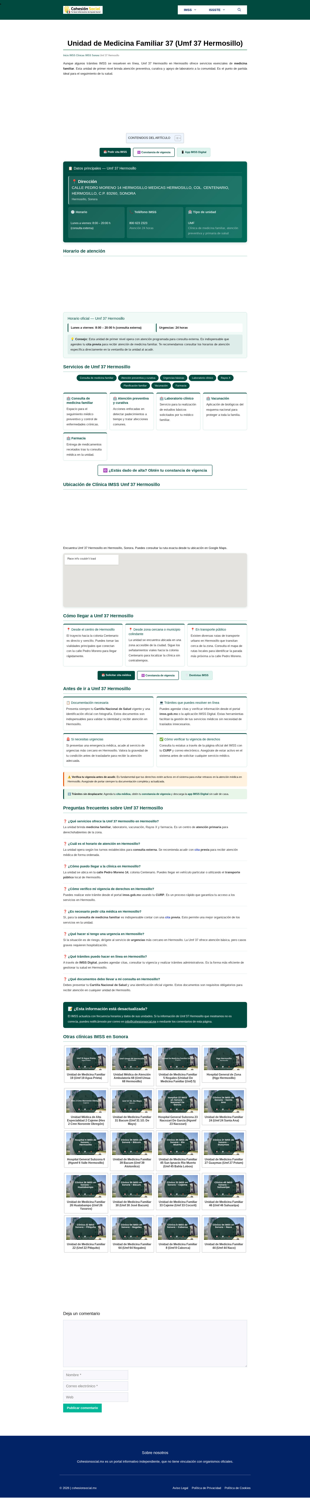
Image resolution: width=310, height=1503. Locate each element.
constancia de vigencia (156, 793)
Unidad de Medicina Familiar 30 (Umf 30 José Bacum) (132, 1203)
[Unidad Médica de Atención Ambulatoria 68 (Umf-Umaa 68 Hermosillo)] (132, 1059)
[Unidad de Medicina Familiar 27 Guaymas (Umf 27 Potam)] (224, 1144)
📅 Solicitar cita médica (116, 675)
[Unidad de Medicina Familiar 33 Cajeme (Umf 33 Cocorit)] (178, 1186)
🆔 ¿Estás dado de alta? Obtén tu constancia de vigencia (155, 470)
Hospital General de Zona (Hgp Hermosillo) (224, 1076)
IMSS (188, 10)
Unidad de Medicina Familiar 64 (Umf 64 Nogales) (132, 1246)
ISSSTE (214, 10)
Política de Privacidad (206, 1488)
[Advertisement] (155, 106)
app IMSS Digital (198, 793)
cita (197, 849)
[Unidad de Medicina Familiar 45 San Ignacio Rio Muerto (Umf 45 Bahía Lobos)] (178, 1144)
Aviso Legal (180, 1488)
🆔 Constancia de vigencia (153, 152)
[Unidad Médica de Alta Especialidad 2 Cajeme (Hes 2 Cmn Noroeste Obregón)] (86, 1101)
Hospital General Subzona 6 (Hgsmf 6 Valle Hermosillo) (86, 1161)
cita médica (123, 793)
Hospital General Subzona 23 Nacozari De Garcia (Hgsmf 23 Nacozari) (178, 1120)
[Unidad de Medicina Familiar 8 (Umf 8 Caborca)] (178, 1228)
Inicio (66, 55)
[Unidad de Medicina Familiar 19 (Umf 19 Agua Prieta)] (86, 1059)
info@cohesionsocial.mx (140, 1021)
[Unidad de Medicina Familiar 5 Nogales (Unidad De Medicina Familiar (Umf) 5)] (178, 1059)
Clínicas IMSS (83, 55)
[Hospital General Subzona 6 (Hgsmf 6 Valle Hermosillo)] (86, 1144)
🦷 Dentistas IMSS (196, 675)
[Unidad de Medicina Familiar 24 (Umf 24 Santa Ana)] (224, 1101)
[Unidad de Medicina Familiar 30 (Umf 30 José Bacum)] (132, 1186)
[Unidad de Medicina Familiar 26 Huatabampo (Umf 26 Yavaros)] (86, 1186)
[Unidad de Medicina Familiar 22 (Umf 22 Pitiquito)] (86, 1228)
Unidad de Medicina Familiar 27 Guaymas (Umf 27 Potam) (224, 1161)
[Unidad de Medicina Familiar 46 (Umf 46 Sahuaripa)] (224, 1186)
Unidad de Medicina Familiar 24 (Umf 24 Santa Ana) (224, 1118)
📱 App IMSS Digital (193, 152)
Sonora (95, 55)
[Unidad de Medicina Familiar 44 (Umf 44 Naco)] (224, 1228)
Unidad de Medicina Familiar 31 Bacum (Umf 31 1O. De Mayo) (132, 1120)
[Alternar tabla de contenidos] (176, 138)
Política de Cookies (238, 1488)
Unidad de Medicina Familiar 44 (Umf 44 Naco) (224, 1246)
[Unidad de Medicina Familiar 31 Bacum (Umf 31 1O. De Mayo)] (132, 1101)
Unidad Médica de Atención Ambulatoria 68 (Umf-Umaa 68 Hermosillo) (132, 1078)
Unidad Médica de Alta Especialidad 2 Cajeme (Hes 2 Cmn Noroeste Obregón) (86, 1120)
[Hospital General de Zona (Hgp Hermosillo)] (224, 1059)
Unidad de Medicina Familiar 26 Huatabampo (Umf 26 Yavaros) (86, 1205)
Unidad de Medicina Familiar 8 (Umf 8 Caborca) (178, 1246)
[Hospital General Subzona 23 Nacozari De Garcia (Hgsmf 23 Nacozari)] (178, 1101)
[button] (239, 9)
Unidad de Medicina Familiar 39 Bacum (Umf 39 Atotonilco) (132, 1163)
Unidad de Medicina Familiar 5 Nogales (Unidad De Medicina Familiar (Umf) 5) (178, 1078)
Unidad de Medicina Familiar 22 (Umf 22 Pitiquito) (86, 1246)
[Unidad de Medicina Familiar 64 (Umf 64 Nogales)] (132, 1228)
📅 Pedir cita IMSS (115, 151)
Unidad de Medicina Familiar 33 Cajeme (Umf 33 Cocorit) (178, 1203)
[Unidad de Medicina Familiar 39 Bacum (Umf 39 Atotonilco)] (132, 1144)
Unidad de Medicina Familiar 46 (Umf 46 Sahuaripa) (224, 1203)
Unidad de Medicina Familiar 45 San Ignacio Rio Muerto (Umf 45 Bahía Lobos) (178, 1163)
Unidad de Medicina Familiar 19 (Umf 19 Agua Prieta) (86, 1076)
